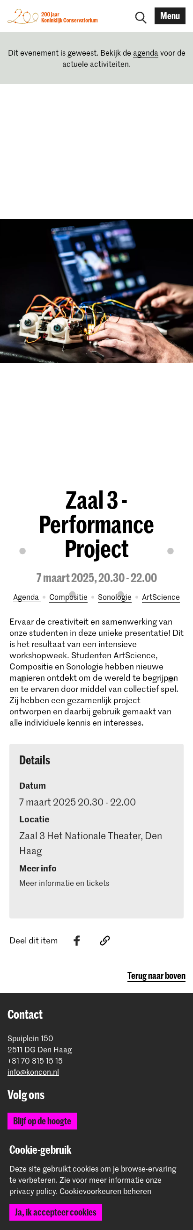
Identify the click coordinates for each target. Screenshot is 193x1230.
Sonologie (115, 596)
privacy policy (32, 1191)
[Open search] (141, 16)
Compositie (68, 596)
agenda (145, 52)
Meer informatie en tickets (64, 883)
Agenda (27, 596)
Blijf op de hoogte (42, 1120)
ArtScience (161, 596)
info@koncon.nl (33, 1072)
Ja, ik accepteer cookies (55, 1212)
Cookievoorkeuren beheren (105, 1191)
